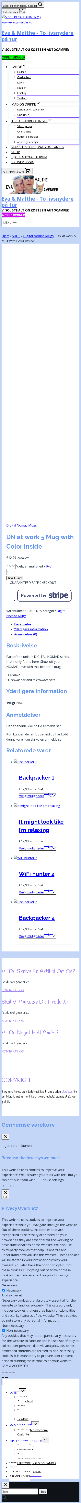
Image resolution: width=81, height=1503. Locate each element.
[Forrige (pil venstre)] (3, 1377)
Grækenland (24, 77)
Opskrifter (23, 115)
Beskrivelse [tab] (22, 624)
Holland (21, 72)
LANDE (14, 1392)
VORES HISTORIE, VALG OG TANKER (37, 147)
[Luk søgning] (5, 1485)
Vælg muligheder (31, 796)
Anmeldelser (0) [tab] (25, 634)
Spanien (21, 87)
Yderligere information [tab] (31, 629)
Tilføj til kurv (15, 578)
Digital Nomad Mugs (21, 525)
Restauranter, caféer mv (30, 109)
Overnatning (24, 131)
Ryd (49, 566)
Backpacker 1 (36, 777)
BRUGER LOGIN (22, 162)
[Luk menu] (2, 1382)
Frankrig (21, 93)
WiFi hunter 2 (36, 874)
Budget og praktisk (27, 136)
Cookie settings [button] (52, 1180)
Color (10, 566)
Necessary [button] (9, 1285)
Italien (20, 82)
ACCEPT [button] (8, 1186)
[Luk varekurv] (5, 1137)
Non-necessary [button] (13, 1325)
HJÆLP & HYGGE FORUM (29, 157)
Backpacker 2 (37, 918)
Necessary (14, 1290)
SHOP (15, 152)
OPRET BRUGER (13, 57)
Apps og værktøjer (27, 142)
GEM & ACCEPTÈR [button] (15, 1366)
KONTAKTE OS (13, 990)
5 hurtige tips (24, 126)
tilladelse (67, 1092)
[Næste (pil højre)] (6, 1377)
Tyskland (22, 98)
